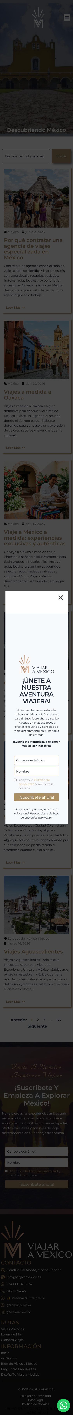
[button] (61, 598)
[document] (36, 707)
